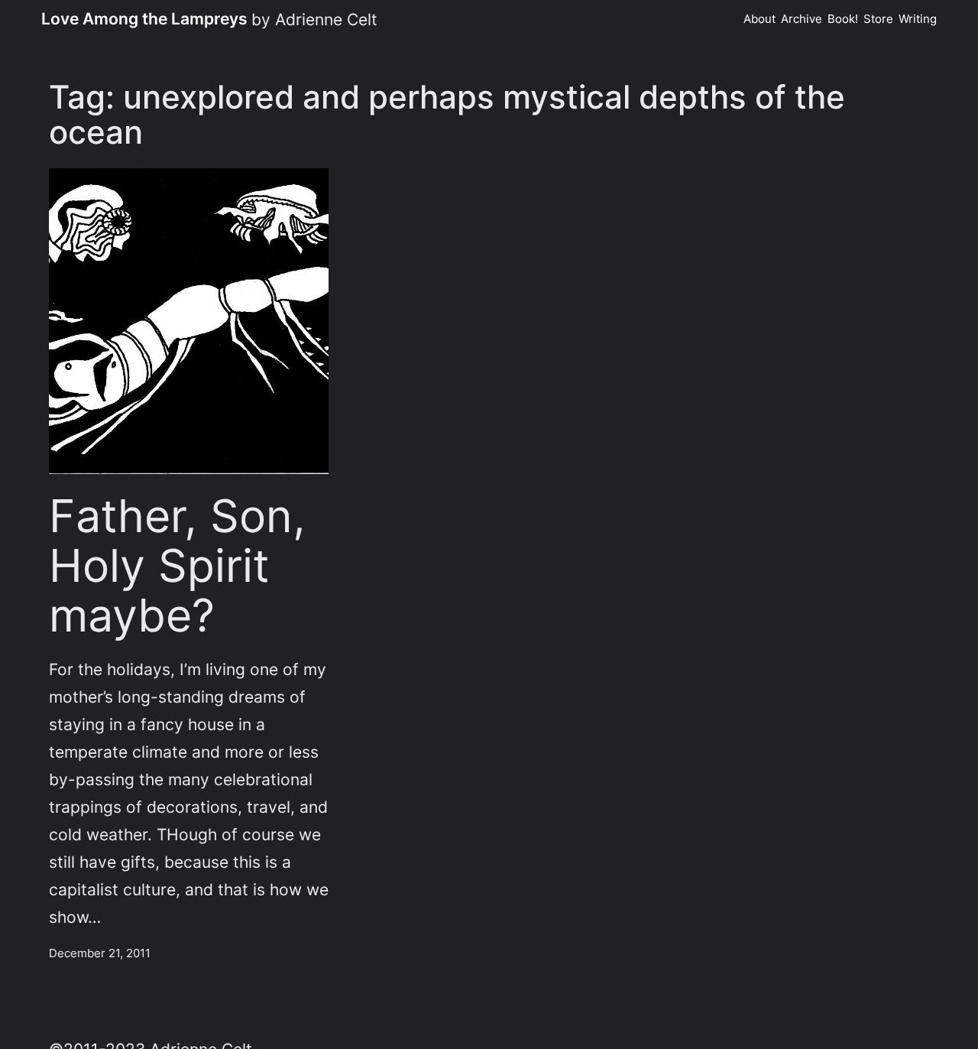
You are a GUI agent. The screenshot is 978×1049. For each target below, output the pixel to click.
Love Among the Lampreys (144, 18)
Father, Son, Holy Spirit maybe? (177, 566)
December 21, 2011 (100, 953)
